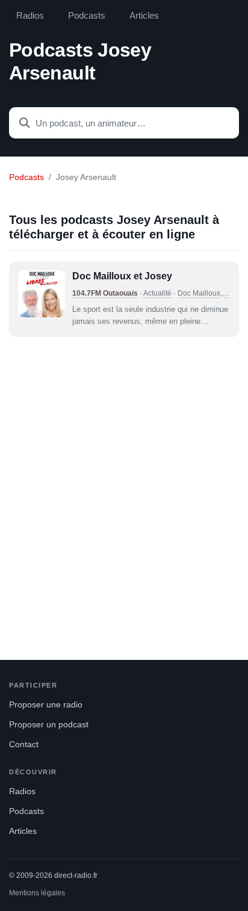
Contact (24, 744)
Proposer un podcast (48, 724)
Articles (144, 15)
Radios (30, 15)
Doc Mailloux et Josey (122, 276)
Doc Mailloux (199, 293)
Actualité (157, 293)
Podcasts (86, 15)
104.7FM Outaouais (105, 293)
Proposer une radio (45, 704)
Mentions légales (37, 893)
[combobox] (124, 122)
